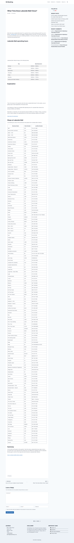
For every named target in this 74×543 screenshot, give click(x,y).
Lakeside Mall (13, 34)
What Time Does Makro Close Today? (40, 482)
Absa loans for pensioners (12, 116)
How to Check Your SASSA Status (58, 26)
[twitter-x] (54, 10)
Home (48, 1)
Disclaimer (58, 1)
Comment (8, 493)
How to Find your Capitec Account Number (14, 482)
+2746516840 (9, 533)
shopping (9, 475)
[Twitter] (36, 521)
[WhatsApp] (40, 521)
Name (7, 506)
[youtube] (55, 10)
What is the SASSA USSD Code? (57, 24)
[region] (27, 23)
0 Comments (13, 13)
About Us (63, 1)
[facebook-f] (53, 10)
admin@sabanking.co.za (12, 534)
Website (37, 506)
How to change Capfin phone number (15, 455)
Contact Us (53, 1)
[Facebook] (34, 521)
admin (9, 13)
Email (22, 506)
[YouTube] (38, 521)
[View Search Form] (67, 2)
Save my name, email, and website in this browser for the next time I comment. (21, 509)
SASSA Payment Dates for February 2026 (59, 18)
